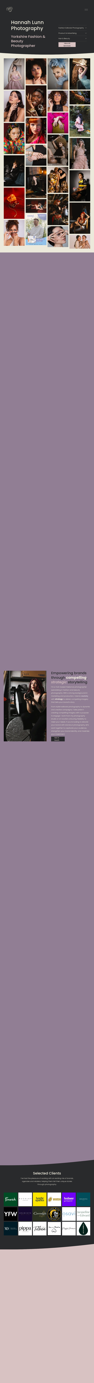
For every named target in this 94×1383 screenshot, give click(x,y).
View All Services (67, 44)
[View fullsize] (14, 74)
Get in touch (56, 739)
